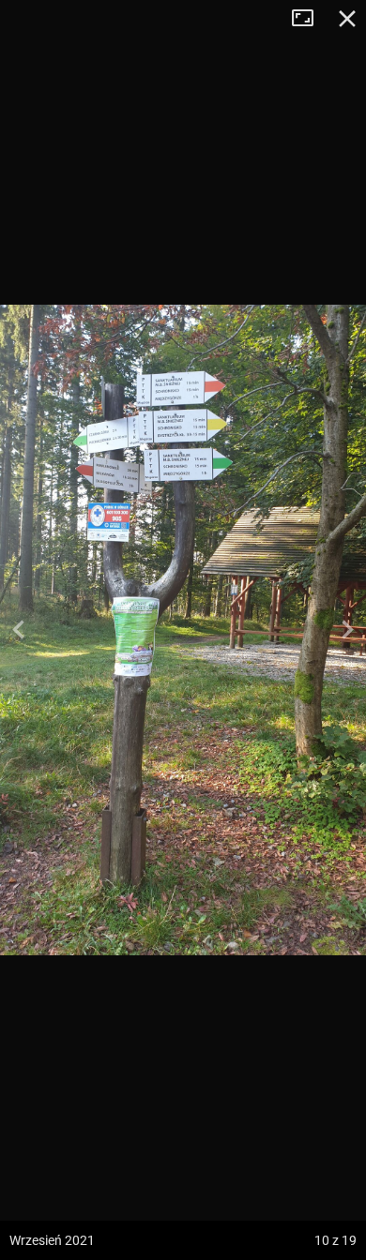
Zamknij (347, 19)
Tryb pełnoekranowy (309, 19)
